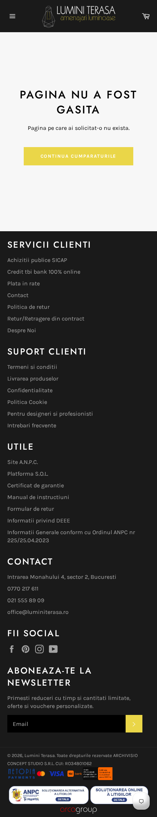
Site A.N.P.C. (22, 461)
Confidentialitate (30, 390)
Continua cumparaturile (79, 156)
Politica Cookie (27, 401)
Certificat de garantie (35, 485)
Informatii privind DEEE (38, 520)
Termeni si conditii (32, 366)
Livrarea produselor (32, 378)
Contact (17, 295)
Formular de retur (30, 508)
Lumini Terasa (39, 755)
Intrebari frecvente (31, 425)
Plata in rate (23, 283)
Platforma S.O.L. (27, 473)
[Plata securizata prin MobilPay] (36, 778)
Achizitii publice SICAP (37, 259)
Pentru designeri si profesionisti (50, 413)
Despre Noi (21, 330)
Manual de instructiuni (38, 497)
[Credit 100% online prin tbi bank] (89, 778)
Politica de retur (28, 306)
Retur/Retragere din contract (45, 318)
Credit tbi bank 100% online (43, 271)
